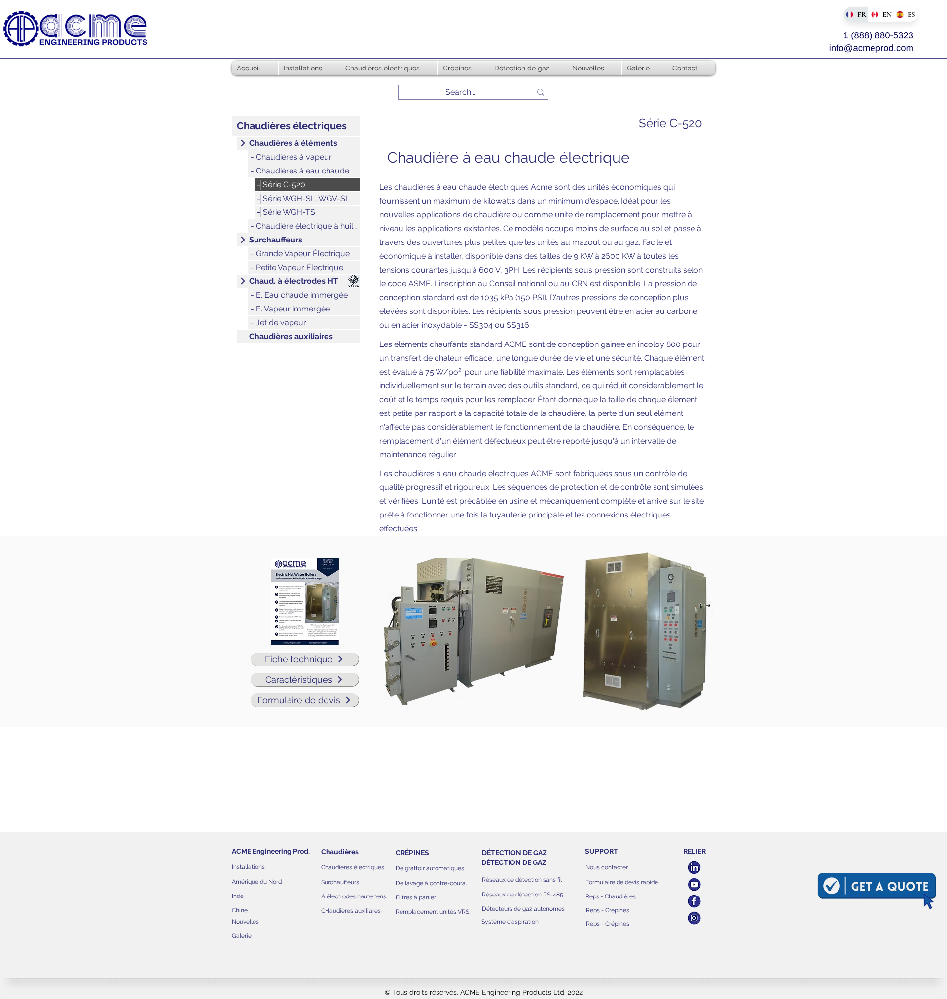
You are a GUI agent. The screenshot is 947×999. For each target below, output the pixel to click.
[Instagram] (694, 918)
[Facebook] (694, 901)
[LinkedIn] (694, 867)
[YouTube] (694, 884)
